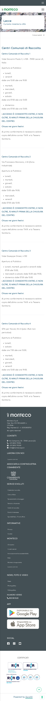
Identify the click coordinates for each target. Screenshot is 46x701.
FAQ (9, 558)
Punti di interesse (13, 512)
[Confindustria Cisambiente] (13, 473)
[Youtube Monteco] (20, 644)
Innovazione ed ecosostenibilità (18, 553)
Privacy (10, 529)
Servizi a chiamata (14, 503)
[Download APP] (23, 610)
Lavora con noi (13, 459)
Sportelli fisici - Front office (16, 517)
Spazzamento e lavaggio (16, 499)
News (9, 581)
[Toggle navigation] (42, 3)
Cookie (10, 534)
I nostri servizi (12, 549)
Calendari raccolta (14, 490)
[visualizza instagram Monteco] (14, 644)
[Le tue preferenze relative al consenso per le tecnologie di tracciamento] (42, 697)
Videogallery (12, 590)
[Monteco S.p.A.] (10, 8)
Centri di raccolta (13, 508)
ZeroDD (29, 697)
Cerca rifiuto (12, 494)
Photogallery (12, 586)
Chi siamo (11, 545)
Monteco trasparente (15, 562)
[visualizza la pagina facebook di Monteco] (8, 644)
